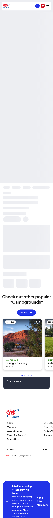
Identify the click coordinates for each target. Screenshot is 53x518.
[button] (22, 375)
